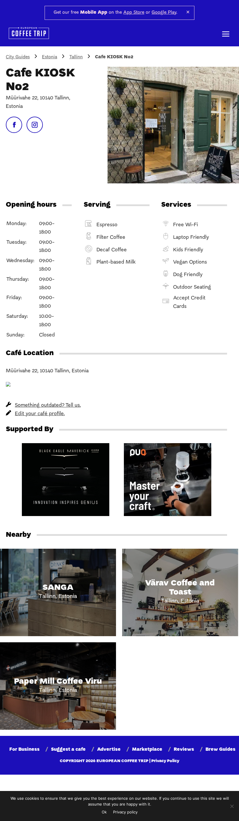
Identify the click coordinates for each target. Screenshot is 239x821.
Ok (104, 812)
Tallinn (76, 57)
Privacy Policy (165, 761)
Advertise (109, 749)
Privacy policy (125, 812)
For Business (24, 749)
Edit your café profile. (40, 413)
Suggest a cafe (68, 749)
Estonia (49, 57)
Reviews (184, 749)
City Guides (18, 57)
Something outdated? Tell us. (48, 405)
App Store (133, 12)
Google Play (164, 12)
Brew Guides (220, 749)
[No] (232, 806)
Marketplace (147, 749)
